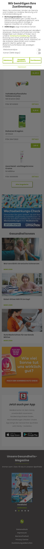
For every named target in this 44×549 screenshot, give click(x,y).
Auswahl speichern (21, 60)
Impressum (22, 67)
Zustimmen (35, 60)
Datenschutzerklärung (19, 36)
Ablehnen (7, 60)
